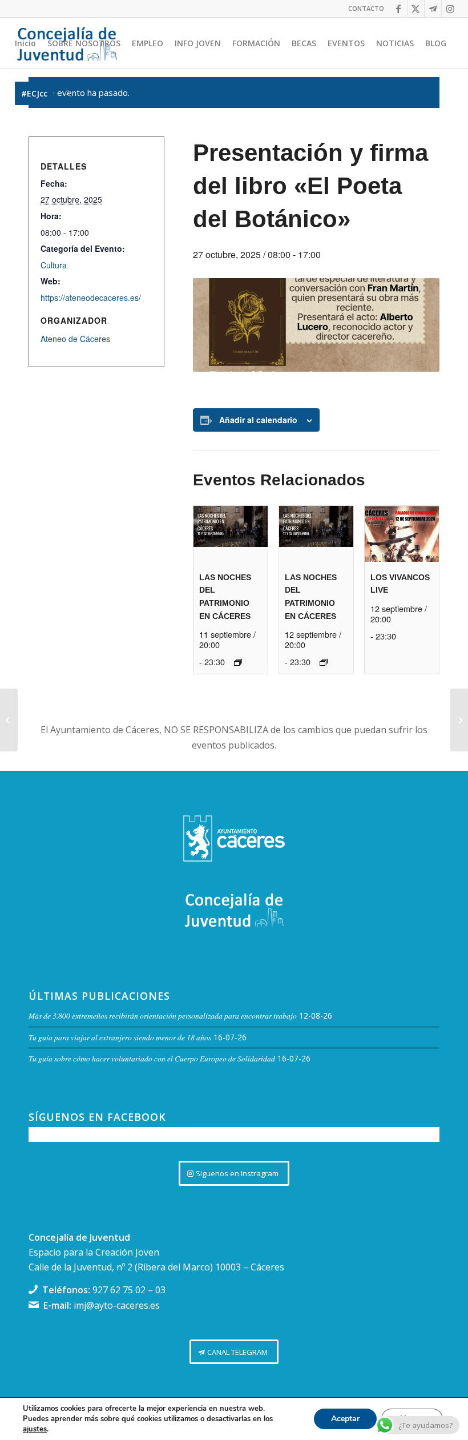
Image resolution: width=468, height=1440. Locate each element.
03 (160, 1290)
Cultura (54, 265)
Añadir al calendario (258, 419)
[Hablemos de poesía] (459, 720)
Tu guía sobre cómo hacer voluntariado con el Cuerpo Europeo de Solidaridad (152, 1058)
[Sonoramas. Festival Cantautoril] (9, 720)
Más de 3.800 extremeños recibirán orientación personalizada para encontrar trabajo (163, 1015)
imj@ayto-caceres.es (117, 1305)
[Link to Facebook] (398, 8)
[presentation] (230, 534)
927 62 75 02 (119, 1290)
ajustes (35, 1429)
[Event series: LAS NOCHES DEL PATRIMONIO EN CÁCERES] (238, 662)
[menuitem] (363, 8)
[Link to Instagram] (450, 8)
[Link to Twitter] (416, 8)
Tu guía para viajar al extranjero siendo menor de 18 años (120, 1037)
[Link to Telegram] (433, 8)
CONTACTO (366, 8)
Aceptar (345, 1418)
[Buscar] (68, 94)
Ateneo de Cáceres (75, 338)
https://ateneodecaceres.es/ (91, 297)
